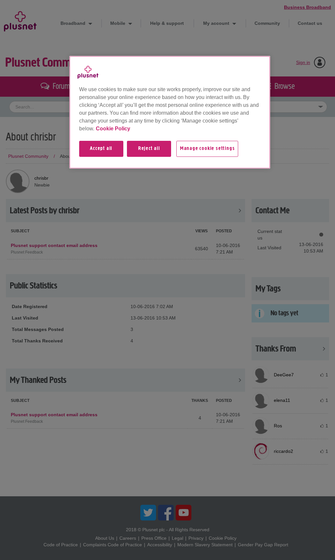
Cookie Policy (113, 128)
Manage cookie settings (207, 148)
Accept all (101, 148)
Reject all (149, 148)
